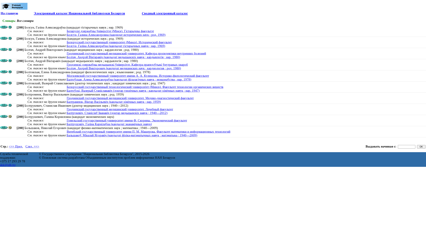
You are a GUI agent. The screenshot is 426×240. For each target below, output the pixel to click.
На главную (9, 13)
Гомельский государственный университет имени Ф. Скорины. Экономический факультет (127, 120)
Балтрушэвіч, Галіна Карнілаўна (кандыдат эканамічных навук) (109, 124)
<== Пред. (16, 146)
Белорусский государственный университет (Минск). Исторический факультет (119, 42)
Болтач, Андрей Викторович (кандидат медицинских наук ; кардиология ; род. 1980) (124, 68)
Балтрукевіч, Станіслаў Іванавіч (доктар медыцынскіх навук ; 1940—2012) (117, 113)
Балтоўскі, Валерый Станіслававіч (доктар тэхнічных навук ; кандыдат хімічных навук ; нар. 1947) (133, 90)
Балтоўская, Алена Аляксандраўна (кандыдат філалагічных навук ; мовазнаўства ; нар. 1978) (129, 79)
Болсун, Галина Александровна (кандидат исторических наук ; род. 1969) (116, 34)
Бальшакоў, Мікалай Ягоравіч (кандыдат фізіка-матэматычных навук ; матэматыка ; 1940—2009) (132, 135)
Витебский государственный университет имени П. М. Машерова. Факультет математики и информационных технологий (148, 131)
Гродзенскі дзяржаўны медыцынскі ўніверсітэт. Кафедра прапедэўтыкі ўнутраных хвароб (127, 64)
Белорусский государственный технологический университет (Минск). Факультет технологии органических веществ (145, 87)
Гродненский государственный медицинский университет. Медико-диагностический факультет (130, 98)
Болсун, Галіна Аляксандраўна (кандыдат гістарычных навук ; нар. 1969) (116, 46)
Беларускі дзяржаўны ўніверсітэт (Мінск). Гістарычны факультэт (110, 31)
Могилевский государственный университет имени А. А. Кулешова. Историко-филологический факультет (138, 76)
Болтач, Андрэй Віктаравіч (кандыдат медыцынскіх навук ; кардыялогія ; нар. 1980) (123, 57)
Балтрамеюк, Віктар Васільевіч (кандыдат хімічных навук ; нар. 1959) (114, 102)
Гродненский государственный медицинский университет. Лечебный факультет (120, 109)
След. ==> (32, 146)
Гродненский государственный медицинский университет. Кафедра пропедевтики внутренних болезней (136, 53)
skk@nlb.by (8, 165)
